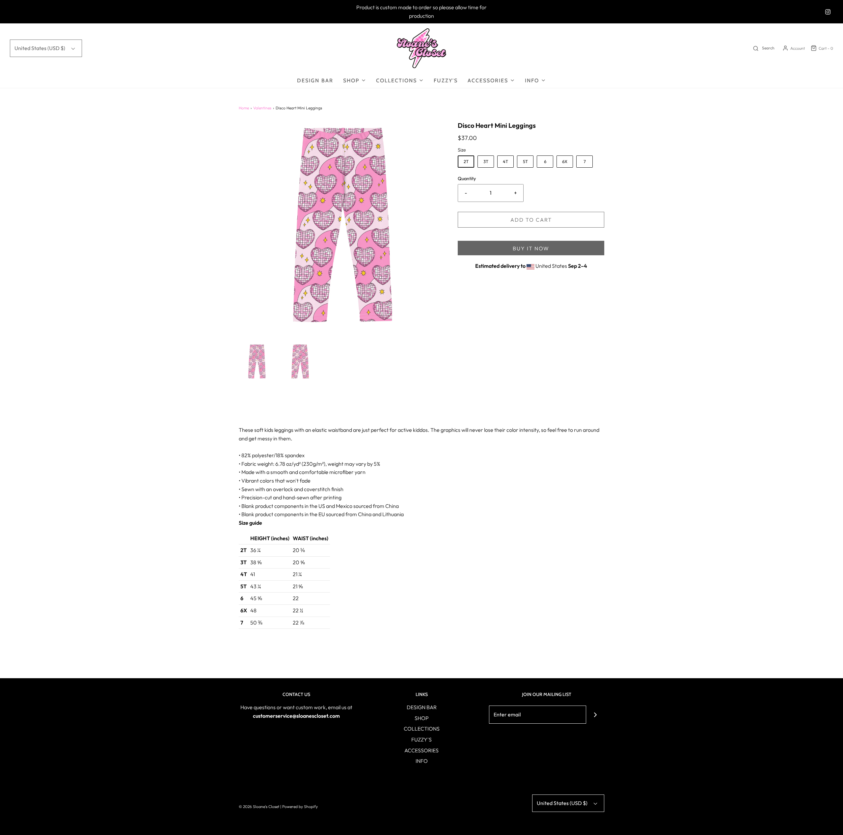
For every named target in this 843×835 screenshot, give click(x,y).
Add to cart (531, 219)
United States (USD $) (40, 48)
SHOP (422, 718)
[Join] (595, 715)
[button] (257, 361)
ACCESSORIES (421, 750)
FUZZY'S (446, 80)
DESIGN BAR (315, 80)
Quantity (467, 178)
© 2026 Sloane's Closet (259, 806)
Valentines (262, 107)
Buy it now (531, 248)
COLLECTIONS (422, 728)
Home (244, 107)
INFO (422, 761)
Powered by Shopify (300, 806)
